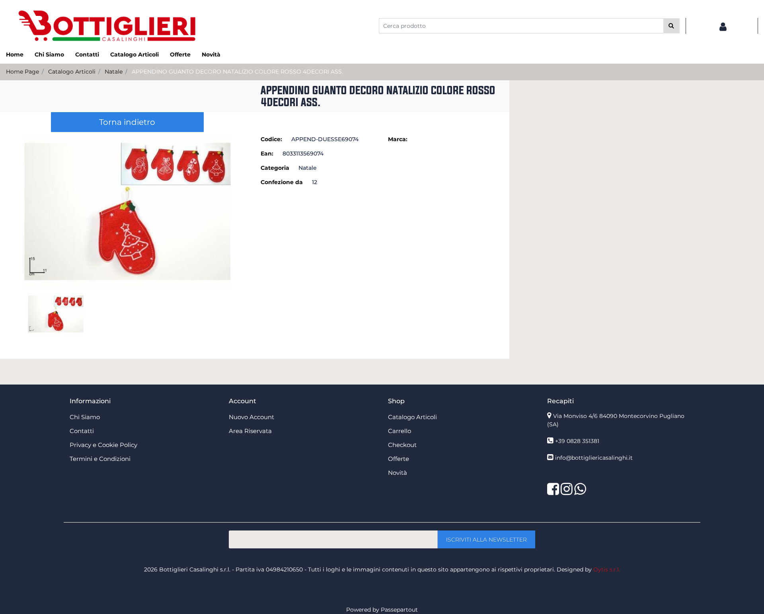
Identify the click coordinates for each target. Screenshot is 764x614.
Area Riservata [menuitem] (250, 431)
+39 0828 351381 (577, 441)
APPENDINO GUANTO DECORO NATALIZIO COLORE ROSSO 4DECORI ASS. (237, 71)
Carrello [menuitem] (399, 431)
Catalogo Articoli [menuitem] (134, 54)
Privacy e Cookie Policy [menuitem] (103, 445)
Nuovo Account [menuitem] (251, 417)
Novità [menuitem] (211, 54)
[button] (671, 25)
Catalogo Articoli (72, 71)
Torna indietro (127, 122)
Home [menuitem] (14, 54)
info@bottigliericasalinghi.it (594, 457)
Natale (114, 71)
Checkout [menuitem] (402, 445)
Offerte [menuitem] (180, 54)
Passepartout (399, 609)
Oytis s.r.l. (606, 569)
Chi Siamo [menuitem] (49, 54)
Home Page (22, 71)
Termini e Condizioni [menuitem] (100, 458)
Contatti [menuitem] (87, 54)
